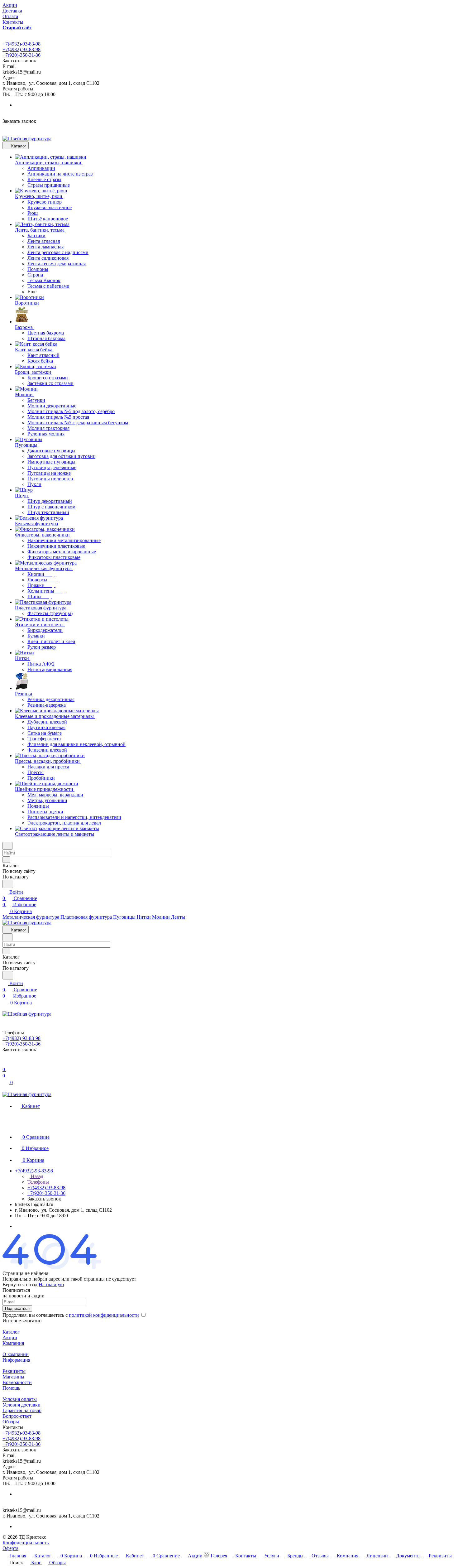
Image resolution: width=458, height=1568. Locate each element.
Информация (16, 1360)
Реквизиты (14, 1371)
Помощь (11, 1388)
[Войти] (5, 1063)
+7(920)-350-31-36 (21, 55)
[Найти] (7, 884)
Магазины (13, 1376)
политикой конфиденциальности (104, 1315)
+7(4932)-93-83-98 (21, 43)
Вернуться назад (19, 1284)
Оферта (10, 1548)
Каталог (11, 1332)
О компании (15, 1354)
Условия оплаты (19, 1399)
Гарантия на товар (21, 1410)
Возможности (17, 1382)
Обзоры (10, 1421)
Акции (9, 1337)
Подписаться (17, 1308)
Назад (36, 1176)
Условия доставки (21, 1404)
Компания (13, 1343)
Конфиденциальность (25, 1542)
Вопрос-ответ (16, 1416)
